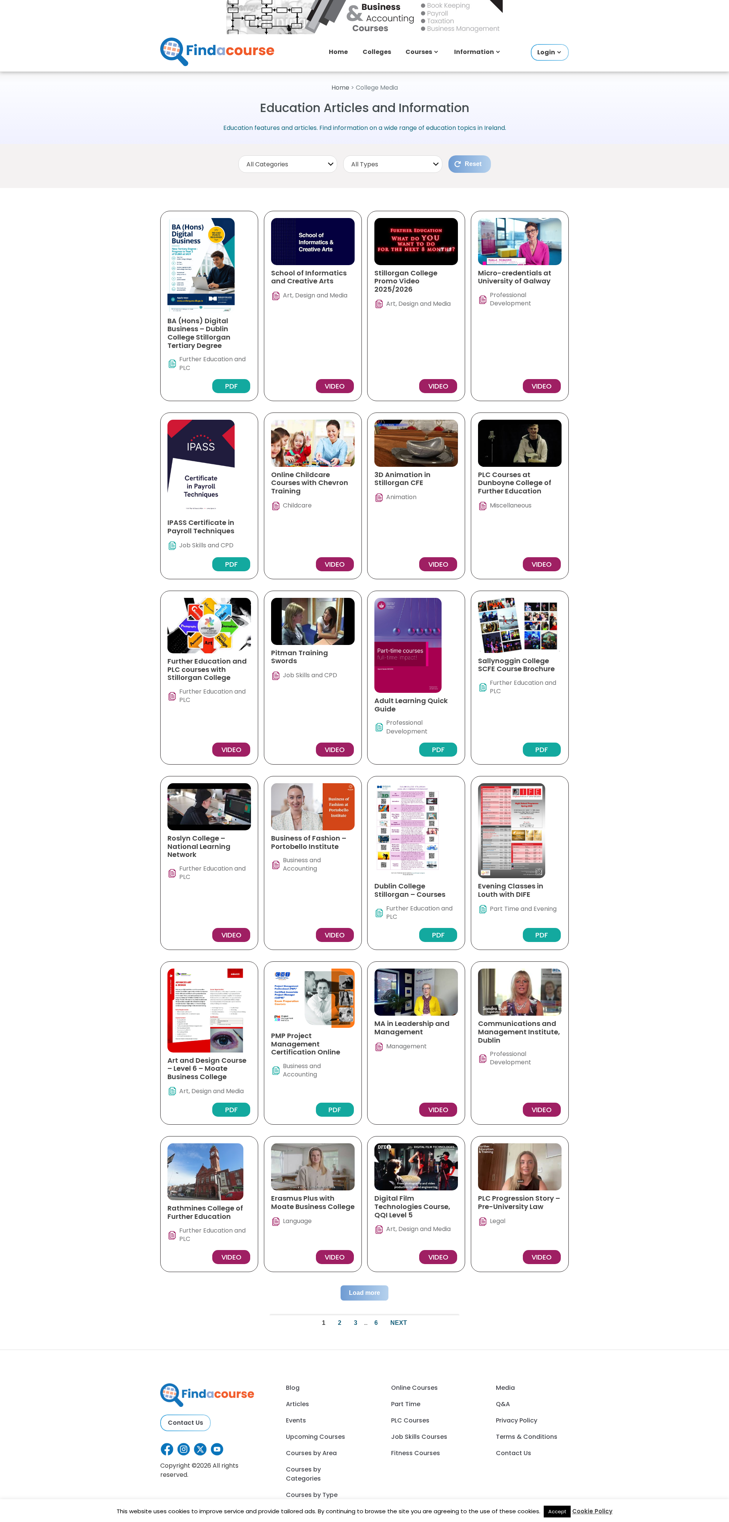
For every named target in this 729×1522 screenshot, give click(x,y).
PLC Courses (410, 1420)
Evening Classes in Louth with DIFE (510, 890)
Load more (364, 1293)
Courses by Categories (303, 1474)
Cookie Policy (592, 1511)
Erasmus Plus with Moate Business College (313, 1202)
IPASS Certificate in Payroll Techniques (200, 527)
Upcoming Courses (315, 1436)
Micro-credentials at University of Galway (514, 277)
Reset (473, 164)
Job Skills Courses (419, 1436)
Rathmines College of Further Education (205, 1212)
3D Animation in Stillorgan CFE (402, 479)
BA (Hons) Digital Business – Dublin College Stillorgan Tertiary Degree (198, 333)
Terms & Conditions (526, 1436)
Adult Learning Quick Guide (411, 705)
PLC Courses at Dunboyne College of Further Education (514, 483)
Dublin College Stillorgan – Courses (409, 890)
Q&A (503, 1404)
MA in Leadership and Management (412, 1028)
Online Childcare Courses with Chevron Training (309, 483)
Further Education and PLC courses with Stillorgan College (207, 669)
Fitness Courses (415, 1453)
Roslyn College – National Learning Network (198, 846)
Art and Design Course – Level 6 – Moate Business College (206, 1068)
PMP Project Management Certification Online (305, 1044)
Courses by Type (312, 1494)
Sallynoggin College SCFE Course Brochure (516, 665)
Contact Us (185, 1422)
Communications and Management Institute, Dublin (519, 1032)
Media (505, 1387)
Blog (293, 1387)
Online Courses (414, 1387)
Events (296, 1420)
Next (398, 1323)
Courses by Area (311, 1453)
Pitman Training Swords (299, 657)
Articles (297, 1404)
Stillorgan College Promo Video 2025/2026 (405, 281)
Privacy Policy (516, 1420)
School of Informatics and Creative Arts (309, 277)
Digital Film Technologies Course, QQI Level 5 (412, 1206)
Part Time (405, 1404)
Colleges (377, 51)
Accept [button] (557, 1511)
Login (546, 52)
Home (338, 51)
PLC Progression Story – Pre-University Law (519, 1202)
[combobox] (288, 164)
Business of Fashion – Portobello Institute (308, 842)
